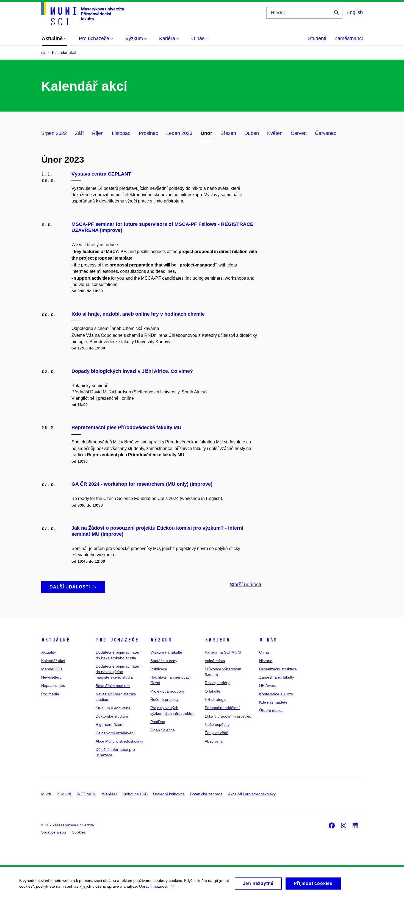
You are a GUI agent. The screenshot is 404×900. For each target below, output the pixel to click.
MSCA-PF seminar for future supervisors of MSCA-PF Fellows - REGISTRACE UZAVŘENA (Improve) (162, 227)
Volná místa (215, 661)
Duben (251, 133)
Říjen (98, 133)
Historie (265, 661)
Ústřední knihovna (169, 794)
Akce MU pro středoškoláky (119, 741)
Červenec (325, 133)
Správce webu (53, 832)
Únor (206, 133)
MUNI (46, 794)
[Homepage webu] (82, 13)
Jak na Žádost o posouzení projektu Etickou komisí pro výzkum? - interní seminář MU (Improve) (157, 531)
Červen (299, 133)
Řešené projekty (164, 699)
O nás (268, 640)
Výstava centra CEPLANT (101, 174)
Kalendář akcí (53, 661)
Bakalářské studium (113, 686)
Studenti (317, 38)
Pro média (50, 694)
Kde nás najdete (273, 702)
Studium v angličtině (113, 708)
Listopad (121, 133)
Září (79, 133)
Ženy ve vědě (216, 732)
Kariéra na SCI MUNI (223, 652)
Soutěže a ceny (163, 661)
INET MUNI (86, 794)
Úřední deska (271, 710)
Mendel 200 (51, 669)
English (355, 12)
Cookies (79, 832)
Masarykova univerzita (74, 825)
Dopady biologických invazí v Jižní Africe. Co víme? (132, 371)
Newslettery (51, 677)
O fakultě (212, 691)
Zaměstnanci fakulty (276, 677)
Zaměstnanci (348, 38)
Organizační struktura (278, 669)
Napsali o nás (53, 685)
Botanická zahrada (206, 794)
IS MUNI (64, 794)
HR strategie (215, 699)
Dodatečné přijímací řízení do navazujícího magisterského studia (119, 672)
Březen (228, 133)
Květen (275, 133)
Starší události (245, 584)
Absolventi (214, 741)
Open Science (162, 730)
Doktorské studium (112, 716)
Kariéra (217, 640)
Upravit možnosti (153, 886)
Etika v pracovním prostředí (229, 716)
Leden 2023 (179, 133)
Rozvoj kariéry (217, 682)
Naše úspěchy (217, 724)
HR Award (267, 685)
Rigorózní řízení (109, 724)
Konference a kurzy (276, 694)
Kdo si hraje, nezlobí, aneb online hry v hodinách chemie (138, 314)
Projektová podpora (167, 691)
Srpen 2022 (54, 133)
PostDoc (157, 722)
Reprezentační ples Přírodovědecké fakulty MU (126, 427)
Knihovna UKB (135, 794)
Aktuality (48, 652)
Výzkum (161, 640)
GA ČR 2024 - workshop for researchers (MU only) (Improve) (141, 484)
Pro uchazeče (117, 640)
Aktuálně (55, 640)
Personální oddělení (222, 707)
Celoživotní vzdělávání (115, 733)
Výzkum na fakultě (166, 652)
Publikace (158, 669)
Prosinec (148, 133)
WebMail (109, 794)
